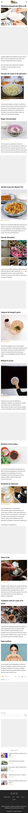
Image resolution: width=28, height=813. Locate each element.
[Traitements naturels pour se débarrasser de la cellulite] (4, 755)
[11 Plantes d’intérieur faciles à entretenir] (4, 762)
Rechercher (3, 713)
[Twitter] (19, 676)
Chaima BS (2, 679)
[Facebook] (15, 676)
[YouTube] (16, 793)
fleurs (22, 271)
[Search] (26, 2)
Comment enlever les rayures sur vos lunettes (17, 774)
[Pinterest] (22, 676)
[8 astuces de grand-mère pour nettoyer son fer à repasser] (4, 782)
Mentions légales (5, 806)
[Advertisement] (14, 41)
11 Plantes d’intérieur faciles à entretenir (16, 761)
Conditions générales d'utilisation (18, 806)
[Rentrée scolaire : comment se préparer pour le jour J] (4, 769)
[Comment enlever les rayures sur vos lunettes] (4, 775)
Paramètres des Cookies (18, 808)
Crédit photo (6, 100)
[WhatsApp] (25, 676)
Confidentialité (7, 808)
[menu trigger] (2, 2)
